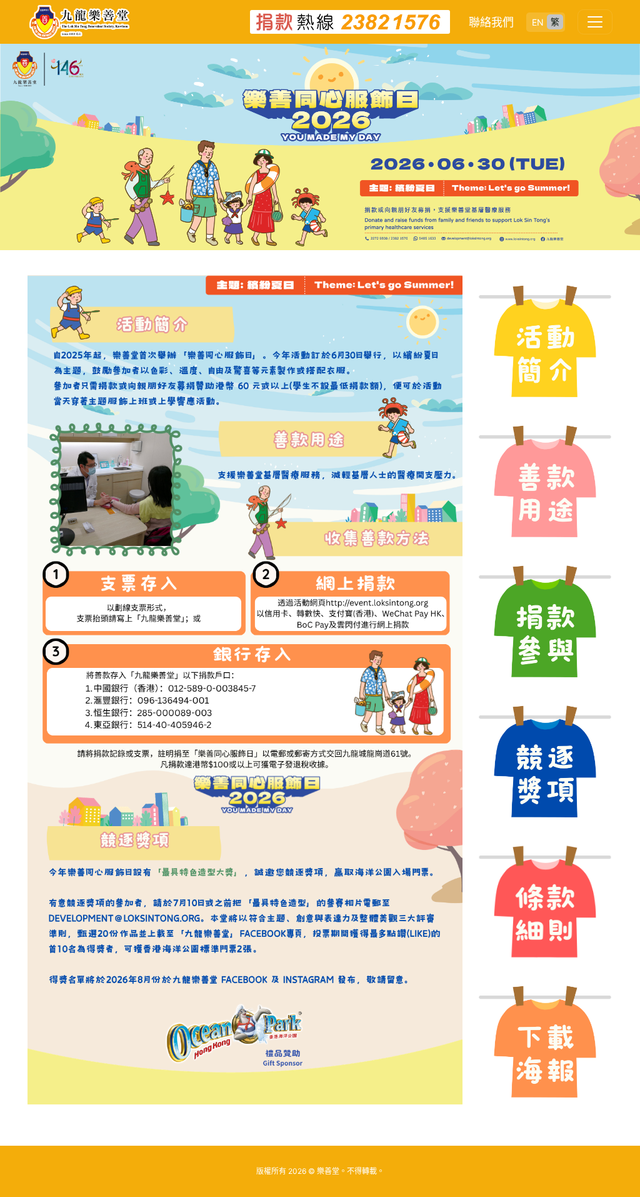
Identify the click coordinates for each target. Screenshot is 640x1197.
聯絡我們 (491, 22)
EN (538, 22)
